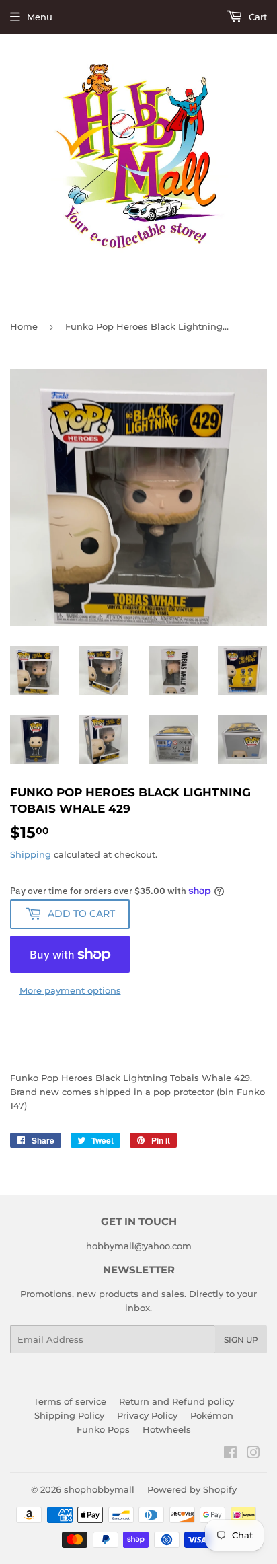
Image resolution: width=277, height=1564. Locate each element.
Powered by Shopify (192, 1489)
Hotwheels (167, 1429)
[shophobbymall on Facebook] (230, 1454)
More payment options (70, 990)
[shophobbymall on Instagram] (253, 1454)
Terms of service (70, 1401)
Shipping (30, 854)
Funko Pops (103, 1429)
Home (24, 326)
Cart (256, 16)
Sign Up (241, 1340)
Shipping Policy (69, 1415)
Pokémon (211, 1415)
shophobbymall (99, 1489)
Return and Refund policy (176, 1401)
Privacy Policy (147, 1415)
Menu (39, 16)
